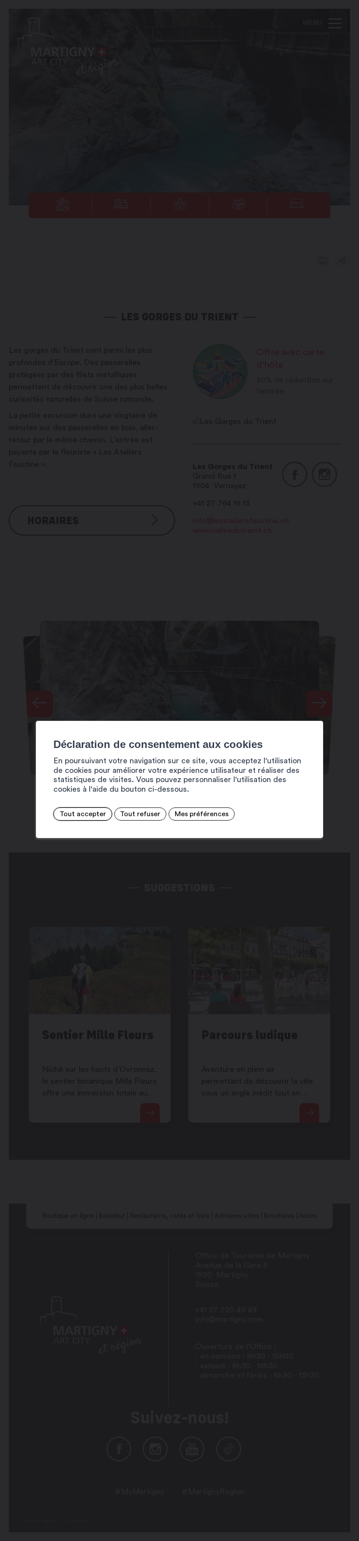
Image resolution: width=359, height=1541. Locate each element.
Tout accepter (83, 814)
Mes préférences (202, 814)
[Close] (315, 711)
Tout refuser (140, 814)
